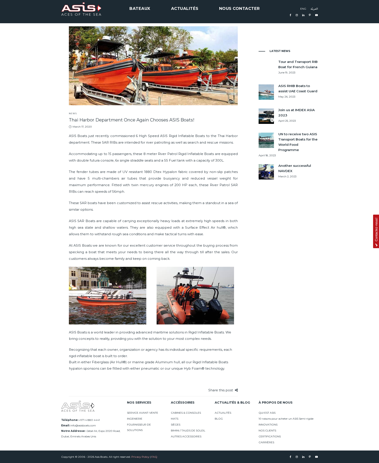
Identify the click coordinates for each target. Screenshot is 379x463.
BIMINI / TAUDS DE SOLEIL (188, 430)
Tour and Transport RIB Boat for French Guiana (298, 64)
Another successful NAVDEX (294, 168)
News (73, 113)
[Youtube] (316, 15)
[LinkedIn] (303, 15)
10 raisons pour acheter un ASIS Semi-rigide (286, 418)
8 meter (150, 154)
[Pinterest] (310, 15)
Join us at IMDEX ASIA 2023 (296, 112)
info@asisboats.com (83, 425)
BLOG (219, 418)
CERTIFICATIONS (270, 436)
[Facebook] (290, 15)
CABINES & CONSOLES (186, 412)
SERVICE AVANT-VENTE (142, 412)
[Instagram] (297, 15)
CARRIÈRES (266, 442)
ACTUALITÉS (223, 412)
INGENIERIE (134, 418)
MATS (174, 418)
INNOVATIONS (268, 424)
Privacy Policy (140, 456)
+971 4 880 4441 (89, 420)
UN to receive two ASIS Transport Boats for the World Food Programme (298, 142)
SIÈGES (175, 424)
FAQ (154, 456)
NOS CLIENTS (267, 430)
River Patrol (220, 185)
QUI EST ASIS (267, 412)
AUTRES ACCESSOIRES (186, 436)
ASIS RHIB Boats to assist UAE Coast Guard (297, 88)
